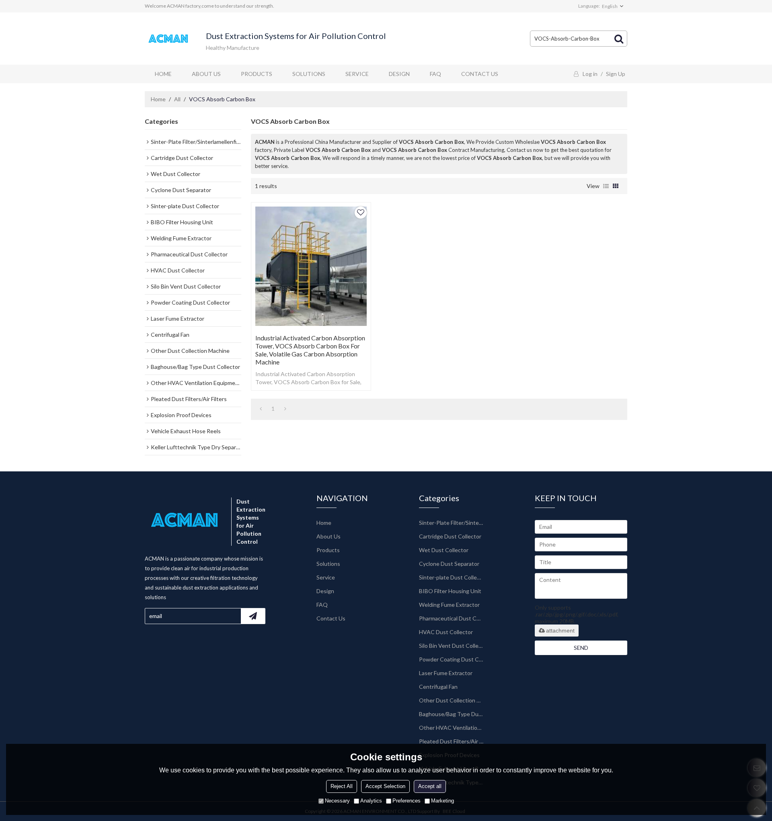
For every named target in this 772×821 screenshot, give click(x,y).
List (606, 186)
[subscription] (253, 616)
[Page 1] (261, 409)
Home (163, 73)
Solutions (308, 73)
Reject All (342, 786)
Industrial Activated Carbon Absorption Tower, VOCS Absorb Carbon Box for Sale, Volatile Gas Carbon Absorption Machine (310, 350)
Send (581, 647)
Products (256, 73)
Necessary (337, 801)
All (177, 99)
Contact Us (479, 73)
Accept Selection (385, 786)
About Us (206, 73)
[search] (619, 38)
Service (357, 73)
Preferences (406, 801)
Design (399, 73)
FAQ (435, 73)
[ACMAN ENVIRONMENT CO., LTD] (169, 39)
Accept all (429, 786)
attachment (560, 630)
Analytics (371, 801)
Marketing (442, 801)
